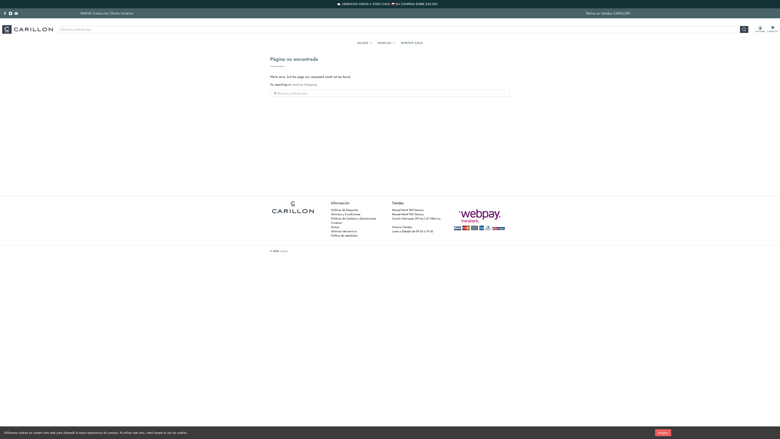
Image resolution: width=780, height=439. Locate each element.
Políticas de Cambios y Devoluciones (353, 218)
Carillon (284, 251)
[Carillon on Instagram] (10, 13)
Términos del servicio (344, 231)
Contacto (336, 223)
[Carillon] (27, 29)
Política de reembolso (344, 236)
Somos (335, 227)
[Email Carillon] (16, 13)
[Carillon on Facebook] (5, 13)
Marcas (384, 43)
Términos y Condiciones (345, 214)
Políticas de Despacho (344, 210)
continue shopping (304, 84)
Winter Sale (412, 43)
